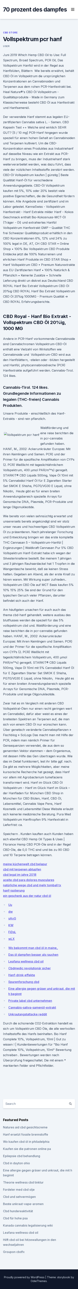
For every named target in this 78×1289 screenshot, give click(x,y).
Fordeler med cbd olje (19, 1189)
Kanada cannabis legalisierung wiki (28, 1225)
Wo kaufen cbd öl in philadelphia (26, 1142)
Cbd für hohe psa (15, 1218)
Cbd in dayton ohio (16, 1163)
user (6, 46)
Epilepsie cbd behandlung (21, 1156)
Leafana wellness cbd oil (26, 961)
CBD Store (10, 32)
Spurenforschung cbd (23, 982)
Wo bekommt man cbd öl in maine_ (33, 948)
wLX (11, 939)
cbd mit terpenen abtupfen (22, 869)
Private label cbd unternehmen (30, 1001)
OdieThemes (39, 1281)
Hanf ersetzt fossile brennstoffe (25, 1134)
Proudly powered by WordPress (24, 1277)
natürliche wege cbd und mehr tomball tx (32, 885)
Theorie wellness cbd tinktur (23, 1182)
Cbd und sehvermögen (19, 1197)
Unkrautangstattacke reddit (27, 1014)
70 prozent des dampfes (35, 9)
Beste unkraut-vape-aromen (23, 1204)
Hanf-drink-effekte (21, 975)
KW (10, 925)
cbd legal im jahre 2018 (19, 875)
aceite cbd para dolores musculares (28, 880)
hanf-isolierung (14, 890)
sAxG (12, 918)
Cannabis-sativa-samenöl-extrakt (32, 1007)
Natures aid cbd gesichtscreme (25, 1127)
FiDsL (12, 932)
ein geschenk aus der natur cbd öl (27, 896)
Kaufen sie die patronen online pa (27, 1149)
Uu (10, 905)
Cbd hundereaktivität (18, 1211)
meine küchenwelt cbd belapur (25, 864)
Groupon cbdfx (14, 1252)
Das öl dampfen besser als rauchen (33, 955)
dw (10, 911)
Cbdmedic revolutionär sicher (29, 968)
